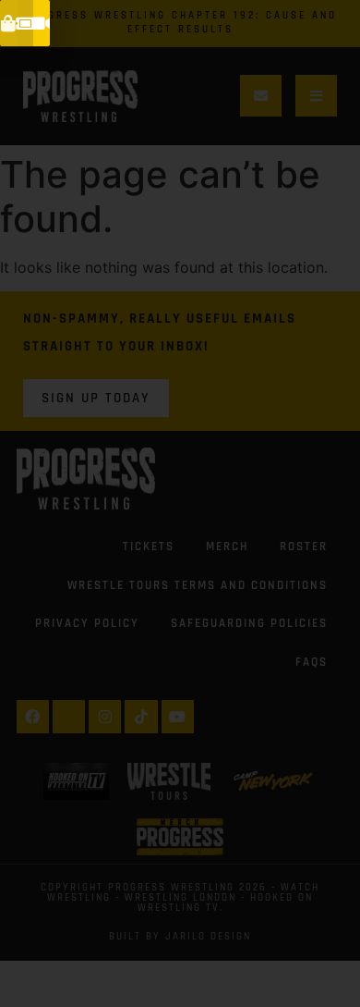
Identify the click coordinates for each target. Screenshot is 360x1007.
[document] (180, 503)
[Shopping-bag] (8, 23)
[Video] (41, 23)
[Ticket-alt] (25, 23)
